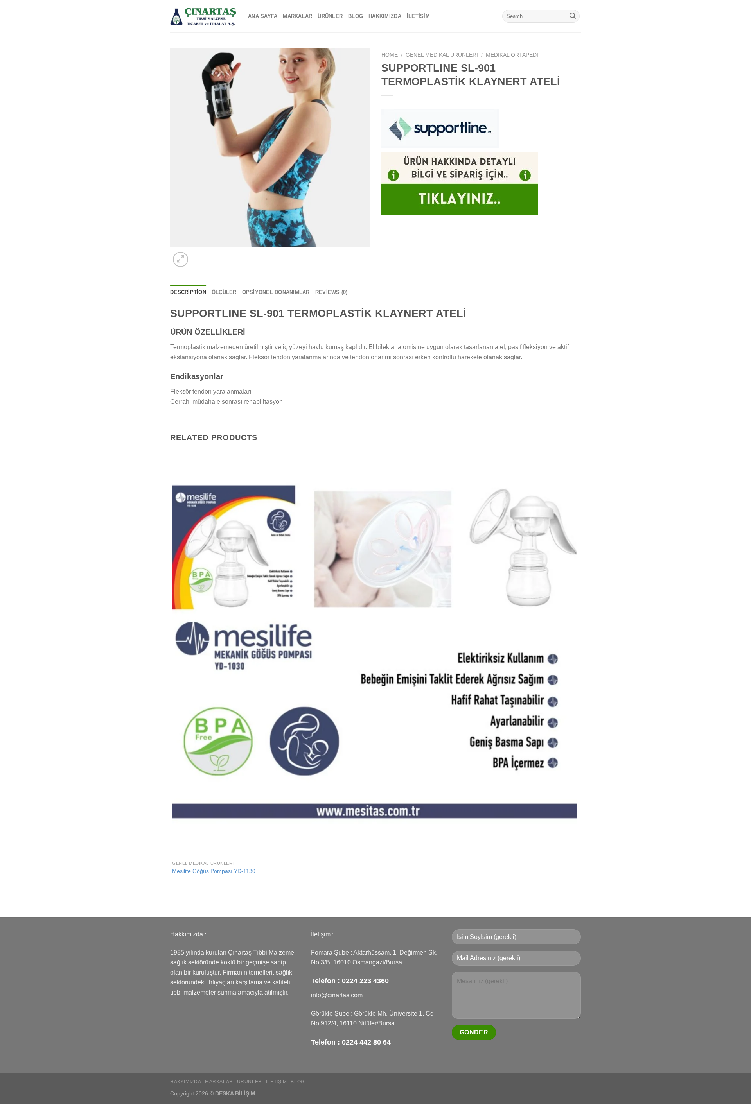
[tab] (188, 292)
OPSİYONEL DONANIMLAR (276, 292)
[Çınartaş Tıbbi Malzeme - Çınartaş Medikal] (203, 16)
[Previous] (173, 903)
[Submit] (572, 16)
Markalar (297, 16)
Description (188, 292)
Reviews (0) (331, 292)
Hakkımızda (384, 16)
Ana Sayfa (262, 16)
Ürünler (330, 16)
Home (389, 55)
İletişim (418, 16)
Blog (355, 16)
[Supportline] (440, 128)
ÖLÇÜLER (224, 292)
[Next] (199, 255)
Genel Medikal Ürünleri (442, 55)
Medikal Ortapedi (512, 55)
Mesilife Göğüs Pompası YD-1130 (213, 871)
